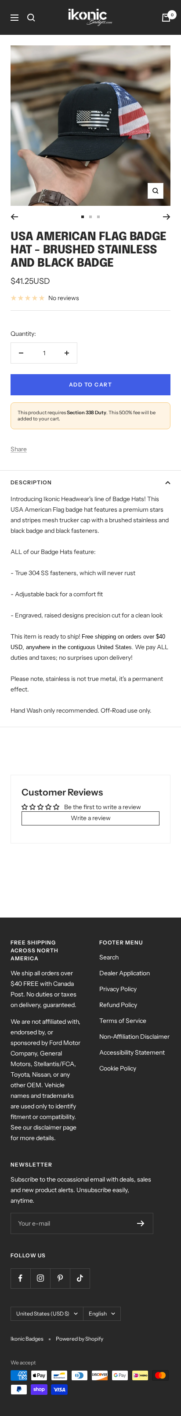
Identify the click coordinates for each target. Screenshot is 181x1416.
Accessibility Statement (132, 1052)
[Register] (141, 1223)
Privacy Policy (118, 989)
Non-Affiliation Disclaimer (134, 1037)
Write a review (91, 818)
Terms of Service (122, 1021)
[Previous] (14, 217)
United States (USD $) (42, 1313)
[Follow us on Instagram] (40, 1278)
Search (109, 957)
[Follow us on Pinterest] (60, 1278)
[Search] (31, 18)
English (98, 1313)
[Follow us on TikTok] (80, 1278)
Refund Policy (118, 1005)
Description (31, 482)
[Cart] (166, 18)
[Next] (166, 217)
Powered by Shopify (79, 1338)
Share (19, 449)
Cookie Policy (117, 1068)
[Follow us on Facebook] (20, 1278)
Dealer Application (124, 973)
